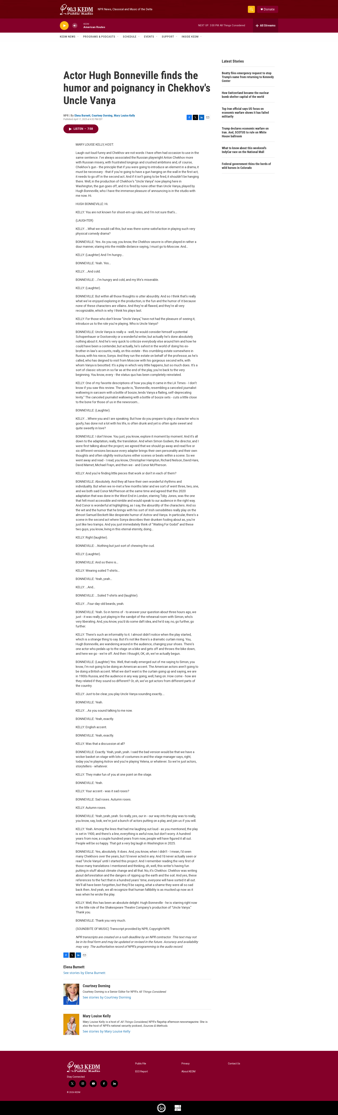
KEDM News (68, 36)
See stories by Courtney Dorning (107, 997)
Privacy (185, 1063)
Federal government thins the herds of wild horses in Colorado (246, 166)
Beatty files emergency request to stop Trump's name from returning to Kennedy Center (248, 77)
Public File (140, 1063)
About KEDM (188, 1071)
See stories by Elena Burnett (84, 973)
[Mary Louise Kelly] (71, 1024)
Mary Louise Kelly (124, 115)
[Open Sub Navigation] (78, 36)
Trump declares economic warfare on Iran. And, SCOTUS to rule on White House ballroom (245, 132)
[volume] (75, 26)
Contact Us (234, 1063)
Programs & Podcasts (99, 36)
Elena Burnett (82, 115)
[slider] (80, 25)
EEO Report (141, 1071)
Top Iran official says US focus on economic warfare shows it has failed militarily (245, 112)
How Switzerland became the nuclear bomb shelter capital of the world (245, 95)
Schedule (129, 36)
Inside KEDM (190, 36)
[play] (64, 26)
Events (149, 36)
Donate (269, 9)
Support (168, 36)
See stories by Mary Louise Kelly (106, 1031)
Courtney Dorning (102, 115)
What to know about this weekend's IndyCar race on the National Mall (244, 150)
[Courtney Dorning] (71, 994)
